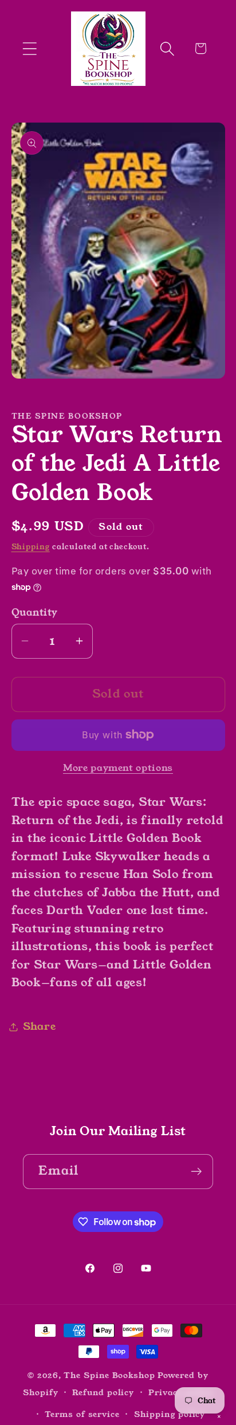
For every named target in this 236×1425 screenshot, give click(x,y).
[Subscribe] (196, 1171)
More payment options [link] (118, 768)
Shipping (30, 546)
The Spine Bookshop (109, 1375)
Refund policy (103, 1392)
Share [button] (39, 1026)
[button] (29, 48)
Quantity (34, 612)
